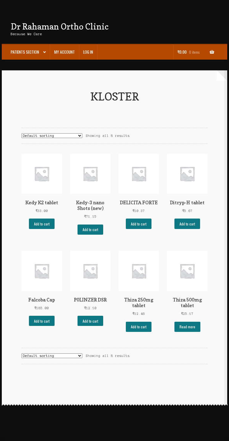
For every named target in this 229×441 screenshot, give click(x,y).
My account (64, 52)
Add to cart (41, 223)
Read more (187, 326)
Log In (88, 52)
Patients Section (25, 52)
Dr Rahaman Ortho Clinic (60, 26)
